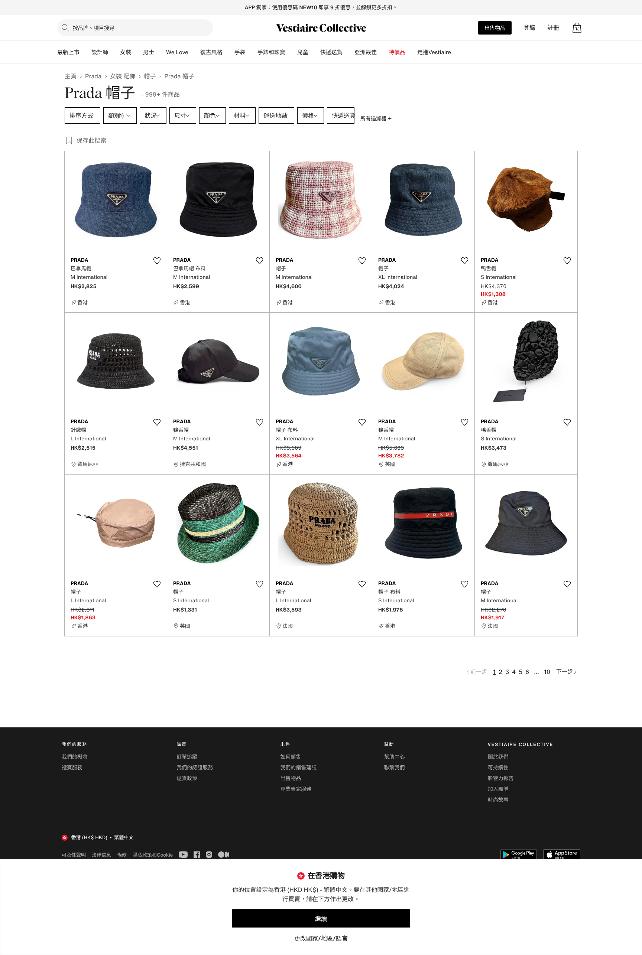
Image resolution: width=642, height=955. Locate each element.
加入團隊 (498, 789)
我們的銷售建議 (298, 768)
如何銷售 (290, 757)
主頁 (71, 76)
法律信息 (101, 854)
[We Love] (194, 52)
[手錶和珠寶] (291, 52)
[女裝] (137, 52)
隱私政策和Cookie (153, 854)
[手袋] (251, 52)
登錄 (529, 28)
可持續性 (498, 768)
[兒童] (314, 52)
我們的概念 (75, 757)
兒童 (302, 52)
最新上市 (68, 52)
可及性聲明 (74, 854)
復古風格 (211, 52)
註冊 (553, 28)
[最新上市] (85, 52)
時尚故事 (498, 800)
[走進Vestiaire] (457, 52)
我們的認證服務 (194, 768)
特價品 (397, 52)
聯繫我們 (394, 768)
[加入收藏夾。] (156, 260)
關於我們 (498, 757)
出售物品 (494, 28)
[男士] (160, 52)
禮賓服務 (72, 768)
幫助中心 (394, 757)
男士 (148, 52)
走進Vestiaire (434, 52)
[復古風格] (228, 52)
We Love (177, 52)
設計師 (99, 52)
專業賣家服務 (295, 789)
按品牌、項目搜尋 (93, 28)
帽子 (150, 76)
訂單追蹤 (186, 757)
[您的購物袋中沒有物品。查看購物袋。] (577, 28)
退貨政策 (186, 778)
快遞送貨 (331, 52)
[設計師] (114, 52)
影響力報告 (501, 778)
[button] (577, 28)
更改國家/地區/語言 (321, 938)
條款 (122, 854)
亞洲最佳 (365, 52)
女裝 (125, 52)
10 (547, 671)
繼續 (321, 918)
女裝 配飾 (122, 76)
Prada (93, 76)
